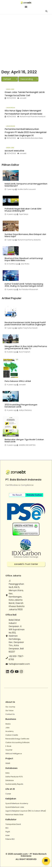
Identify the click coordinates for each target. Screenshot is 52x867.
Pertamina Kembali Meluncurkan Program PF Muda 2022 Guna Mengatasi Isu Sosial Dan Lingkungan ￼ (25, 132)
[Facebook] (12, 671)
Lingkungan (10, 108)
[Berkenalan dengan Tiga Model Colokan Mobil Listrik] (11, 426)
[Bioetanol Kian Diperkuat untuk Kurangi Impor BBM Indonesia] (11, 250)
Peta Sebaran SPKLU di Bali (18, 381)
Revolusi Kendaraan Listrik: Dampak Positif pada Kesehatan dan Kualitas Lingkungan (25, 323)
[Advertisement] (26, 41)
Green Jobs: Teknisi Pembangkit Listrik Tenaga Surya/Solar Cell (25, 94)
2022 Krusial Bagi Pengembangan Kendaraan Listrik (21, 406)
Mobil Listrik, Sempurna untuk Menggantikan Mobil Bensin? (26, 185)
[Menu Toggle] (26, 6)
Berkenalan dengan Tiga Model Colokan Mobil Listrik (24, 440)
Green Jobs (10, 89)
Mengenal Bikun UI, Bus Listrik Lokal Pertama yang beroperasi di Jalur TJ (26, 347)
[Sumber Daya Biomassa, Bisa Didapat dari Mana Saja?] (11, 226)
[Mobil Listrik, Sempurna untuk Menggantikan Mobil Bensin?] (11, 175)
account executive (14, 150)
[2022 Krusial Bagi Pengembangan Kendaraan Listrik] (11, 396)
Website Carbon (34, 495)
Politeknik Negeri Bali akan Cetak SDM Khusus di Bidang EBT (23, 210)
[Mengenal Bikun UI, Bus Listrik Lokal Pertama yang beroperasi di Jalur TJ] (11, 338)
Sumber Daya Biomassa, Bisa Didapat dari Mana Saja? (25, 235)
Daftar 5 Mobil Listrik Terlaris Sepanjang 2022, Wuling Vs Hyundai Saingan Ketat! (24, 285)
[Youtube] (16, 671)
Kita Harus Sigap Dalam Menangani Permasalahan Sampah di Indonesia (23, 112)
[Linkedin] (7, 671)
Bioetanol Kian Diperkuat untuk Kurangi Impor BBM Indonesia (24, 259)
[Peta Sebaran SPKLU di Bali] (11, 368)
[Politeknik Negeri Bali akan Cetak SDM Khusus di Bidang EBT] (11, 201)
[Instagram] (21, 671)
